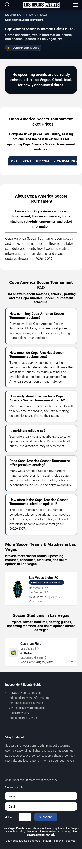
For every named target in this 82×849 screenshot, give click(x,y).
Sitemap (35, 840)
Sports (32, 14)
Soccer (43, 14)
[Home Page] (41, 5)
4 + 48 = (10, 817)
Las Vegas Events (15, 14)
